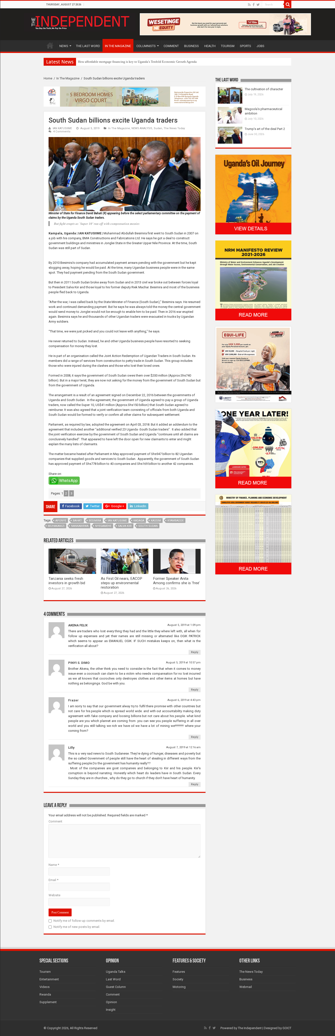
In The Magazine (67, 78)
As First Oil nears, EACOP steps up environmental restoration (121, 583)
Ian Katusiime (117, 520)
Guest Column (116, 987)
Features (179, 971)
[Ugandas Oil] (253, 194)
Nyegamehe (103, 526)
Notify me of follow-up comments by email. (84, 920)
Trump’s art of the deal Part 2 (265, 129)
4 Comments (61, 131)
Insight (111, 1009)
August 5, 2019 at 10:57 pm (183, 662)
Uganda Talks (115, 971)
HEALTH (210, 46)
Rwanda (45, 994)
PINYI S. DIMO (79, 663)
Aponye (60, 520)
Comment (55, 821)
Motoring (179, 987)
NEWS (63, 46)
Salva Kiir (125, 526)
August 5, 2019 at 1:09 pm (184, 625)
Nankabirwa (80, 526)
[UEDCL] (253, 448)
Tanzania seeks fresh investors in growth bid (67, 580)
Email (53, 880)
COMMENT (171, 46)
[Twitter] (258, 5)
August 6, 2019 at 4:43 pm (184, 700)
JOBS (260, 46)
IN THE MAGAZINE (118, 46)
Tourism (45, 971)
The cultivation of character (264, 89)
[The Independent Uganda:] (80, 21)
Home (48, 78)
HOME (50, 45)
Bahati (77, 520)
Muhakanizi (56, 526)
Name (54, 865)
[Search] (287, 4)
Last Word (113, 979)
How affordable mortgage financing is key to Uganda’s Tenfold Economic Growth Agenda (137, 61)
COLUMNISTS (146, 46)
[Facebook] (253, 5)
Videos (44, 987)
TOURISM (227, 46)
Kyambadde (176, 520)
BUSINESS (191, 46)
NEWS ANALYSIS (141, 128)
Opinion (111, 1002)
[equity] (253, 364)
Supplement (48, 1002)
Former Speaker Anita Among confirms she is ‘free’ (176, 580)
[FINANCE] (253, 534)
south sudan (148, 526)
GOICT (287, 1028)
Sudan (158, 128)
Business (245, 979)
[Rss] (249, 5)
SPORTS (245, 46)
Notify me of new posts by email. (76, 927)
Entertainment (49, 979)
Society (178, 979)
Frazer (73, 700)
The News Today (174, 128)
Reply (194, 652)
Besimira (95, 520)
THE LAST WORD (88, 46)
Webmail (245, 987)
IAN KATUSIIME (62, 128)
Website (54, 895)
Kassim (156, 520)
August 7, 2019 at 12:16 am (183, 747)
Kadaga (138, 520)
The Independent (250, 1028)
